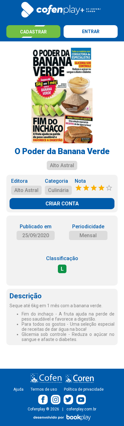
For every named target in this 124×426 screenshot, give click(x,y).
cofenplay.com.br (81, 409)
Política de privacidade (84, 389)
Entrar (91, 31)
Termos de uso (44, 389)
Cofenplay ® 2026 (43, 409)
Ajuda (18, 389)
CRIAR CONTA (62, 204)
